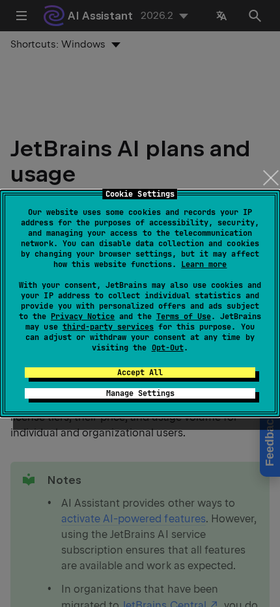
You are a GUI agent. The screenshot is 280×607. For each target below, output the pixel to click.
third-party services (108, 327)
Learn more (204, 264)
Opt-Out (168, 348)
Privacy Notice (83, 316)
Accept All (140, 372)
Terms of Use (183, 316)
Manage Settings (140, 393)
